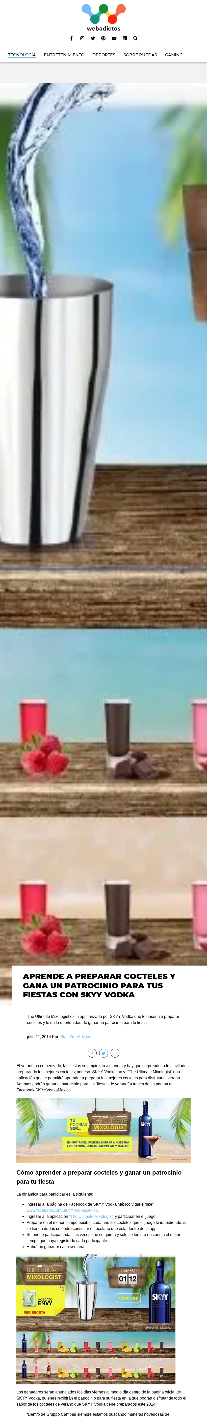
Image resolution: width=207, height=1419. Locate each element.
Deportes (103, 55)
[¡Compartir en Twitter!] (103, 1053)
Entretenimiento (64, 55)
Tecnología (22, 55)
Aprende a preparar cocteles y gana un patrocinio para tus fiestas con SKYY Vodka (99, 985)
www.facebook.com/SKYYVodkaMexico (62, 1210)
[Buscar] (135, 38)
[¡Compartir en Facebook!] (92, 1053)
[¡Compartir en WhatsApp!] (115, 1053)
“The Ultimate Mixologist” (91, 1216)
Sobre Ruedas (140, 55)
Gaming (174, 55)
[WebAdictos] (104, 17)
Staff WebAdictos (75, 1037)
